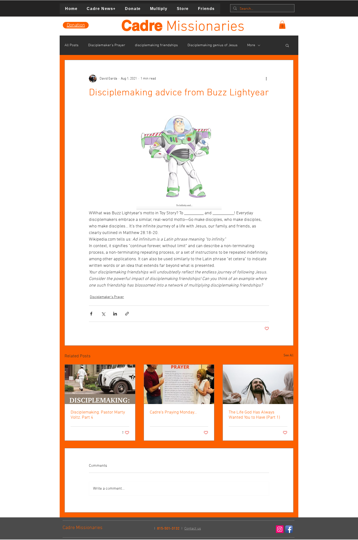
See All (288, 355)
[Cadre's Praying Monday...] (179, 384)
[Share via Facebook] (91, 313)
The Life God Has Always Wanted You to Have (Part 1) (254, 415)
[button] (282, 25)
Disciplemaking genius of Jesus (212, 45)
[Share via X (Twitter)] (103, 313)
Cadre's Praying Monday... (173, 412)
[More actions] (266, 78)
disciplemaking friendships (156, 45)
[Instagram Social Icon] (279, 529)
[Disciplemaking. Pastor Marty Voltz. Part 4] (100, 384)
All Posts (71, 45)
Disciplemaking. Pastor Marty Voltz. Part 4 (98, 415)
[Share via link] (127, 313)
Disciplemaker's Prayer (106, 45)
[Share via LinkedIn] (115, 313)
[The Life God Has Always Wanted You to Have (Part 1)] (258, 384)
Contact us (192, 528)
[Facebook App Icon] (289, 529)
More (251, 45)
